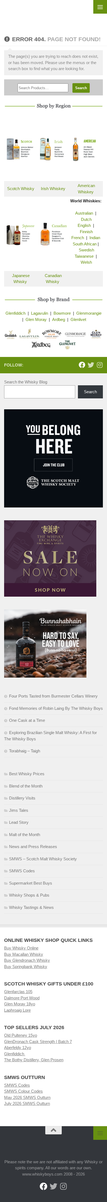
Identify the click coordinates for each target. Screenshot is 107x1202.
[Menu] (100, 7)
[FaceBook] (82, 365)
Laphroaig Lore (17, 1010)
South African (85, 244)
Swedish (86, 250)
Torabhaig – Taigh (24, 751)
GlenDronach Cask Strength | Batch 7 (38, 1041)
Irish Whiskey (53, 188)
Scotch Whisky (20, 188)
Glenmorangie (89, 313)
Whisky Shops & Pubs (29, 895)
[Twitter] (91, 365)
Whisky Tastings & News (31, 907)
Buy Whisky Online (21, 948)
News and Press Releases (33, 846)
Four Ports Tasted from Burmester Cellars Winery (53, 696)
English (84, 225)
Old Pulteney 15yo (20, 1035)
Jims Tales (18, 810)
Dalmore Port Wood (22, 998)
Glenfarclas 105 (18, 991)
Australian (84, 213)
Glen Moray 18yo (19, 1004)
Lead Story (19, 822)
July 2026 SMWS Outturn (27, 1103)
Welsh (86, 262)
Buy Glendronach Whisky (27, 960)
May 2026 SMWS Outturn (27, 1097)
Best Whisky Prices (26, 773)
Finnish (86, 231)
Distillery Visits (22, 798)
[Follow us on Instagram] (99, 365)
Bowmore (62, 313)
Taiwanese (84, 256)
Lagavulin (39, 313)
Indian (94, 237)
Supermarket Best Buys (30, 883)
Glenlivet (78, 319)
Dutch (86, 219)
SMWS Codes (22, 871)
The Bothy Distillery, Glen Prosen (33, 1059)
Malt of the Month (24, 834)
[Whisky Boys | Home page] (53, 14)
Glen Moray (36, 319)
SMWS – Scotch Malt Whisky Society (43, 859)
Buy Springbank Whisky (25, 966)
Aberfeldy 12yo (17, 1047)
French (77, 237)
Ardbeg (58, 319)
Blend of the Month (26, 786)
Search (90, 391)
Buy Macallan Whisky (23, 954)
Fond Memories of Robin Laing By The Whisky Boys (56, 708)
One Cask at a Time (27, 720)
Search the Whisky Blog (25, 382)
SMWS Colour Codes (23, 1091)
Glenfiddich (15, 313)
